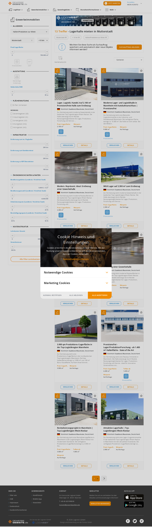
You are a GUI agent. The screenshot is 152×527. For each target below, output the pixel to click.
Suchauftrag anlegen (129, 47)
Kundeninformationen (18, 510)
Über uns (13, 495)
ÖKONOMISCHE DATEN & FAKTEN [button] (27, 175)
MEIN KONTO (132, 4)
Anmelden (130, 2)
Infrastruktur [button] (19, 135)
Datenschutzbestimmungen (76, 259)
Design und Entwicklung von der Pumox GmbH (76, 522)
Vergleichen (68, 145)
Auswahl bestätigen (52, 295)
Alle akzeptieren (99, 295)
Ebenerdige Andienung (17, 82)
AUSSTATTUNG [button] (19, 71)
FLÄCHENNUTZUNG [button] (21, 101)
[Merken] (95, 70)
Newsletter (37, 503)
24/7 (29, 66)
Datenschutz (14, 506)
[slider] (12, 51)
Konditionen (37, 495)
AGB (11, 499)
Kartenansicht (60, 62)
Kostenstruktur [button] (20, 227)
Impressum (14, 503)
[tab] (30, 26)
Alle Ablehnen (76, 295)
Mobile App (37, 499)
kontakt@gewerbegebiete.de (69, 505)
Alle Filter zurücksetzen (30, 259)
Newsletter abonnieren (100, 504)
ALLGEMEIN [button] (18, 26)
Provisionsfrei (17, 66)
